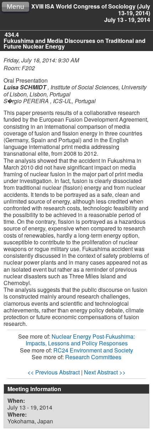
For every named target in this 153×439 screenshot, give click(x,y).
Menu (15, 6)
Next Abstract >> (105, 372)
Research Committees (93, 357)
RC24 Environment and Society (93, 350)
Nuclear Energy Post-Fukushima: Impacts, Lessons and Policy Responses (80, 339)
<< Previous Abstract (53, 372)
